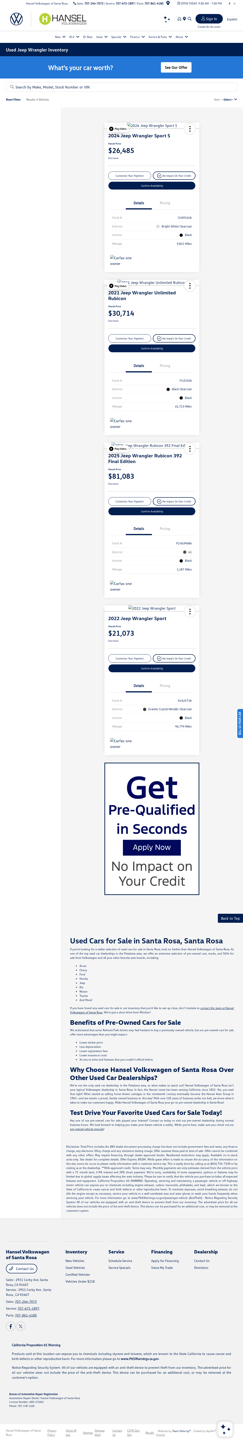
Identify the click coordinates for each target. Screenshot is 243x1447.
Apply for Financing (165, 1261)
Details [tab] (139, 203)
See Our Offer (176, 67)
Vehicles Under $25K (80, 1281)
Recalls (149, 1432)
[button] (117, 128)
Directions (201, 1268)
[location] (168, 4)
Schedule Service (120, 1261)
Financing (162, 1251)
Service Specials (119, 1268)
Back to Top (230, 918)
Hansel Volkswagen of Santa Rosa (23, 1433)
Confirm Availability (152, 185)
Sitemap (88, 1432)
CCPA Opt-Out (133, 1433)
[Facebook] (230, 3)
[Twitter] (234, 3)
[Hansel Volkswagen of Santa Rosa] (47, 18)
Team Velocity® (181, 1431)
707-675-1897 (125, 3)
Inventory (76, 1251)
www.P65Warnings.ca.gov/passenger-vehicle (159, 1198)
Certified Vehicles (77, 1274)
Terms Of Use (71, 1433)
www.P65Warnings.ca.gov (140, 1359)
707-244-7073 (93, 3)
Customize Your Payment (130, 175)
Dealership (206, 1251)
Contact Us (24, 1268)
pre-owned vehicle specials (87, 1129)
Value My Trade (162, 1268)
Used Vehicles (75, 1268)
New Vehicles (74, 1261)
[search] (190, 19)
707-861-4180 (154, 3)
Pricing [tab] (165, 203)
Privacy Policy (51, 1433)
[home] (180, 19)
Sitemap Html (100, 1433)
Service (116, 1251)
